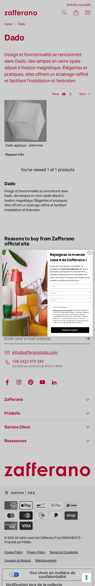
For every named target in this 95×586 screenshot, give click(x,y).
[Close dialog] (90, 253)
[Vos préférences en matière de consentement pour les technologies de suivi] (86, 577)
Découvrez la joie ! (70, 330)
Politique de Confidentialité (62, 310)
